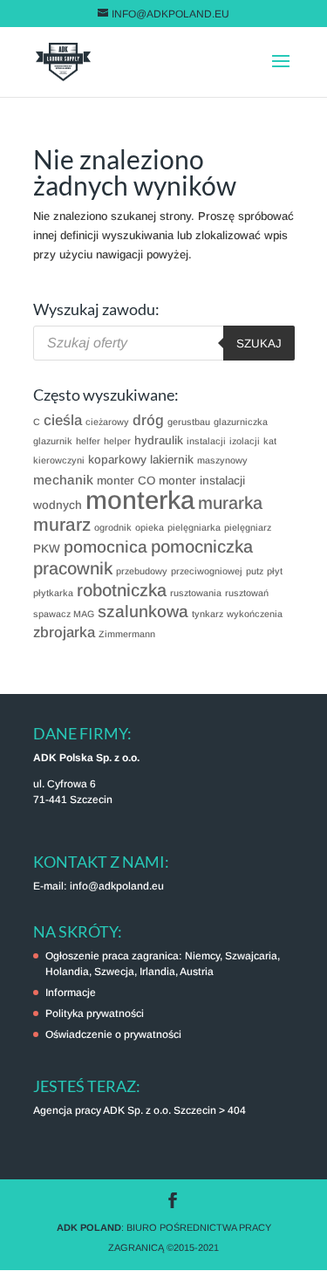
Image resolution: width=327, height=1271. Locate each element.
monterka (139, 499)
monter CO (126, 480)
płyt (275, 571)
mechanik (63, 479)
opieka (149, 527)
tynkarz (207, 613)
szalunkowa (143, 611)
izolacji (244, 441)
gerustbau (188, 421)
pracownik (72, 568)
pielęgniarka (194, 527)
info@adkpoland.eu (117, 886)
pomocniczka (202, 546)
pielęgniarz (247, 527)
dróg (148, 420)
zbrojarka (64, 632)
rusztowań (247, 592)
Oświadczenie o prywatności (113, 1034)
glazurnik (52, 441)
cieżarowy (107, 421)
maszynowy (222, 460)
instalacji (206, 441)
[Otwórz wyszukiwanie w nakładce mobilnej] (164, 343)
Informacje (70, 992)
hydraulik (158, 440)
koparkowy (117, 459)
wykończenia (255, 613)
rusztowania (195, 592)
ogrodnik (113, 527)
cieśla (63, 420)
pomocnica (105, 547)
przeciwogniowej (206, 571)
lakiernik (172, 459)
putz (254, 571)
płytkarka (53, 592)
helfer (88, 441)
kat (269, 441)
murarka (230, 502)
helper (117, 441)
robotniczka (122, 590)
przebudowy (141, 571)
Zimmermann (127, 634)
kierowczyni (59, 460)
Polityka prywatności (94, 1013)
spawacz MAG (63, 613)
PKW (46, 548)
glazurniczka (241, 421)
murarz (62, 524)
